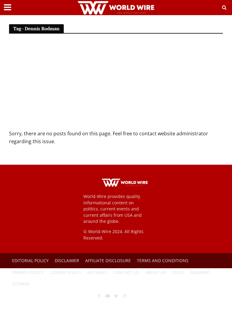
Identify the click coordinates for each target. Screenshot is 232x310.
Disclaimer (67, 260)
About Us (155, 272)
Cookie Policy (65, 272)
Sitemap (21, 284)
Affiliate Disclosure (108, 260)
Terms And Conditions (162, 260)
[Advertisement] (116, 84)
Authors (97, 272)
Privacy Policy (28, 272)
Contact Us (126, 272)
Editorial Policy (30, 260)
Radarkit (200, 272)
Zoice (178, 272)
